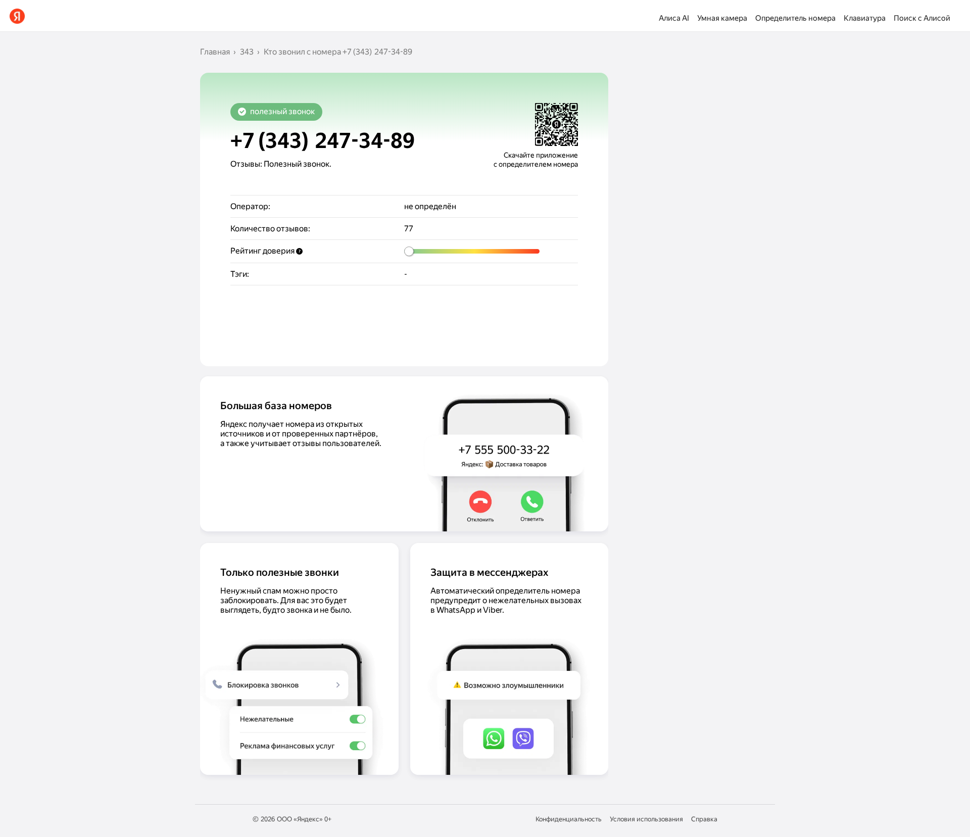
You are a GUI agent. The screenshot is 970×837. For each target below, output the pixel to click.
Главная (215, 52)
